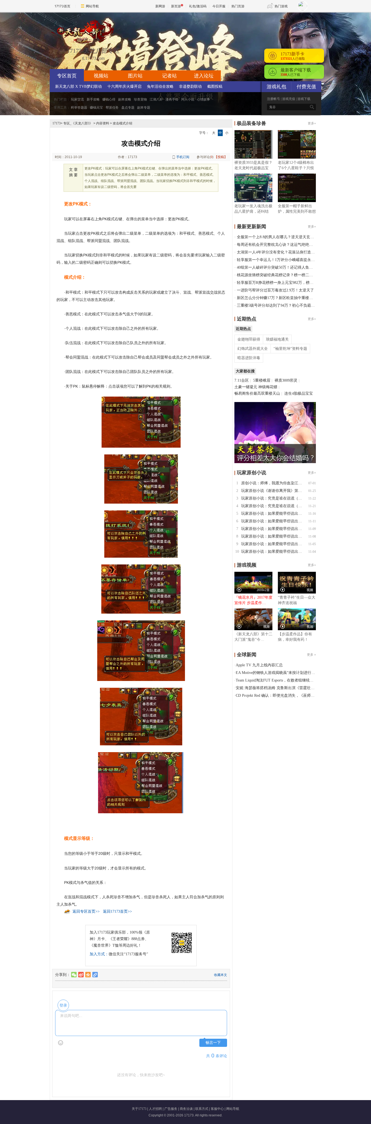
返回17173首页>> (117, 911)
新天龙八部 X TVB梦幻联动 (78, 86)
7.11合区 (241, 380)
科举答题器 (79, 107)
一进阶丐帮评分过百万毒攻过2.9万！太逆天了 (275, 290)
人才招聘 (155, 1109)
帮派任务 (112, 107)
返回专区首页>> (86, 911)
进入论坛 (203, 76)
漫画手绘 (171, 99)
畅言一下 (213, 1043)
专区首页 (67, 76)
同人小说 (187, 99)
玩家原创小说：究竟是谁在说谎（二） (273, 498)
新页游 (176, 6)
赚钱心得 (108, 99)
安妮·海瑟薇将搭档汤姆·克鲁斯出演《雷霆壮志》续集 (281, 688)
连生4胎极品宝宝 (298, 393)
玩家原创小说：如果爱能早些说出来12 (273, 513)
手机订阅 (182, 157)
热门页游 (237, 6)
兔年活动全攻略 (160, 86)
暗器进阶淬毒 (248, 358)
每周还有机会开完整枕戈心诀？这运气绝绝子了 (277, 245)
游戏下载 (303, 99)
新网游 (160, 6)
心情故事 (203, 99)
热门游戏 (281, 6)
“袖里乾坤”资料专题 (290, 349)
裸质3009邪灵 (286, 380)
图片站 (135, 76)
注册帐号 (273, 99)
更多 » (311, 655)
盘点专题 (127, 107)
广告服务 (170, 1109)
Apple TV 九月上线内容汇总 (259, 665)
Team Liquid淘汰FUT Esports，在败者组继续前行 (276, 680)
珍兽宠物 (140, 99)
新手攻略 (93, 99)
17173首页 (62, 6)
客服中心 (217, 1109)
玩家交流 (77, 99)
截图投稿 (214, 86)
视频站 (101, 76)
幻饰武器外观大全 (252, 349)
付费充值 (306, 86)
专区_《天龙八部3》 (78, 123)
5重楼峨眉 (261, 380)
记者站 (169, 76)
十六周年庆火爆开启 (124, 86)
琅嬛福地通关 (277, 339)
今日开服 (218, 6)
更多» (312, 123)
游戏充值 (288, 99)
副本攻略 (124, 99)
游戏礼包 (276, 86)
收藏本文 (220, 975)
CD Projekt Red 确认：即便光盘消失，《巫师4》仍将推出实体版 (289, 695)
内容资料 (102, 123)
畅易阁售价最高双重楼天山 (257, 393)
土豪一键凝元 (245, 387)
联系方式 (201, 1109)
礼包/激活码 (197, 6)
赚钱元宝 (96, 107)
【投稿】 (220, 157)
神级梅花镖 (267, 387)
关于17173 (139, 1109)
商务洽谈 (186, 1109)
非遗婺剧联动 (190, 86)
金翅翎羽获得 (248, 339)
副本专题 (143, 107)
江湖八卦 (156, 99)
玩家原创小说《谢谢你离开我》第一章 (273, 491)
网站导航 (92, 6)
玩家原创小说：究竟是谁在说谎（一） (273, 506)
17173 (56, 123)
